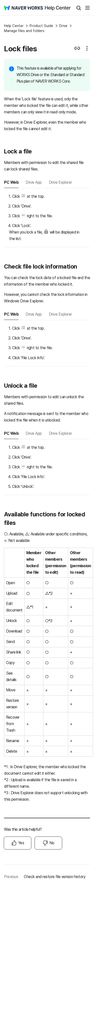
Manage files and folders (24, 31)
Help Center (14, 26)
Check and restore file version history (54, 876)
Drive (63, 26)
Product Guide (41, 26)
